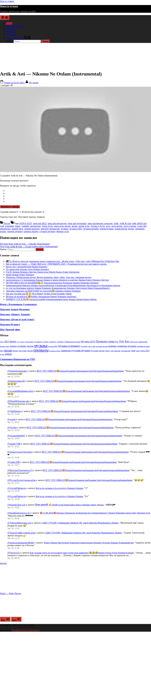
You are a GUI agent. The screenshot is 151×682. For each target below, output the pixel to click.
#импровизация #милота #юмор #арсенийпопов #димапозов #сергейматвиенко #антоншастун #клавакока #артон (63, 285)
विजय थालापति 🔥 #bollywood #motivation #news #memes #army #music (69, 505)
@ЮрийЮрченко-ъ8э (18, 401)
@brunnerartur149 (16, 381)
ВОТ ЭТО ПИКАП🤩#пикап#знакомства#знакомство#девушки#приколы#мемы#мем (80, 371)
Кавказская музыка (72, 342)
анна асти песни (62, 226)
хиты (138, 351)
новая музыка (107, 228)
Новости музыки (9, 6)
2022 (2, 342)
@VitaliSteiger (14, 411)
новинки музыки (127, 346)
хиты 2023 (144, 351)
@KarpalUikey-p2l (16, 505)
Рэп (116, 342)
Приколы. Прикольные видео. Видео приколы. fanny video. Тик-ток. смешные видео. (49, 277)
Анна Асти (47, 226)
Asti (2, 226)
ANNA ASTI (25, 223)
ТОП (121, 341)
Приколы (10, 31)
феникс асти (62, 231)
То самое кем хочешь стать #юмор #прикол (27, 269)
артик (74, 226)
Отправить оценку (10, 207)
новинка (112, 346)
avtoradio (9, 226)
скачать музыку (14, 231)
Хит (127, 341)
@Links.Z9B (13, 462)
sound (33, 82)
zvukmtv (60, 342)
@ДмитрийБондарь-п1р (19, 523)
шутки (2, 354)
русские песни (98, 350)
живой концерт (32, 228)
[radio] (78, 190)
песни (131, 228)
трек (133, 350)
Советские (11, 34)
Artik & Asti (125, 223)
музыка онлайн (91, 228)
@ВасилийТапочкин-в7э (20, 470)
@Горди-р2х (13, 552)
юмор (8, 354)
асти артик (116, 226)
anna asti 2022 (39, 223)
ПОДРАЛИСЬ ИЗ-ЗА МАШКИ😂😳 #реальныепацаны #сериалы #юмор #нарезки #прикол (52, 283)
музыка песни (101, 346)
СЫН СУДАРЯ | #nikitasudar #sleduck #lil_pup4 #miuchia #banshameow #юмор (79, 523)
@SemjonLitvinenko (17, 371)
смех (107, 350)
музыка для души (88, 346)
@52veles (12, 427)
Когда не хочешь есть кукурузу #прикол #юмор (59, 488)
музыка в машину (69, 346)
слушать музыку (47, 231)
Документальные (14, 26)
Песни (9, 23)
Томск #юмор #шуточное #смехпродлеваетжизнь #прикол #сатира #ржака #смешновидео (89, 542)
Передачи (10, 29)
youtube (25, 226)
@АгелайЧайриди (16, 488)
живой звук (17, 228)
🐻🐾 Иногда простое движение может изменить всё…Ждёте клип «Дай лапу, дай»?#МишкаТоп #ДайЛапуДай (62, 261)
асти (108, 226)
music (17, 226)
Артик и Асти (98, 226)
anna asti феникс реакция (100, 223)
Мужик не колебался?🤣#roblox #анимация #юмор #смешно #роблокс (41, 296)
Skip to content (7, 1)
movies (3, 563)
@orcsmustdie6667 (16, 435)
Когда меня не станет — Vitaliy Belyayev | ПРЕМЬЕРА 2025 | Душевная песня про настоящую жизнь (56, 264)
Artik (116, 223)
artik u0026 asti (139, 223)
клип (7, 346)
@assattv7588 (13, 444)
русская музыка (80, 350)
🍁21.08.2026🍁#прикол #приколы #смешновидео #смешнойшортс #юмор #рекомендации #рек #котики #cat (95, 513)
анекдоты (134, 342)
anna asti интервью (77, 223)
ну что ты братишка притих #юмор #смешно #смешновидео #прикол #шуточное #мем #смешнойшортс (58, 288)
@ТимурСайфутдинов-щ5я (21, 532)
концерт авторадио (50, 228)
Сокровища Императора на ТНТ (17, 359)
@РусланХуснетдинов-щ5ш (21, 480)
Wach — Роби (7, 593)
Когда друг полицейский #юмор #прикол (26, 266)
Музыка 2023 (88, 341)
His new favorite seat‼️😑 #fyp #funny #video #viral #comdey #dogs (39, 293)
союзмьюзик (125, 351)
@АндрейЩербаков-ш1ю (20, 391)
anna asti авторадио (57, 223)
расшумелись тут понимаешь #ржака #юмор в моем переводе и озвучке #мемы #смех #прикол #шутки (57, 280)
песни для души (19, 351)
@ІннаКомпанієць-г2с (18, 513)
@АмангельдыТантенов (19, 452)
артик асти (84, 226)
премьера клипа (54, 351)
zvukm (45, 342)
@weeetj (11, 419)
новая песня (121, 228)
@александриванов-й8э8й (20, 542)
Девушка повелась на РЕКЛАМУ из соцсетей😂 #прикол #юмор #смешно (43, 291)
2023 (6, 341)
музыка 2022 (75, 228)
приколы (66, 350)
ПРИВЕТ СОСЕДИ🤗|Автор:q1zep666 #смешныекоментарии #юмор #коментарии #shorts (51, 299)
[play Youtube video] (75, 129)
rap (18, 342)
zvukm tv (52, 342)
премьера (41, 350)
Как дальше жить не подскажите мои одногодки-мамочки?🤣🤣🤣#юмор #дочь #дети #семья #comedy (82, 552)
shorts (22, 342)
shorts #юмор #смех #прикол (20, 274)
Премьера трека (105, 341)
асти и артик (129, 226)
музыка (64, 228)
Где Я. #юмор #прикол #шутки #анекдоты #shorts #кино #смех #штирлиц (42, 272)
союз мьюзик (115, 351)
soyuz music (29, 342)
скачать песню (31, 231)
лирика (13, 346)
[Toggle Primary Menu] (4, 17)
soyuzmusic (38, 342)
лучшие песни (25, 346)
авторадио (35, 226)
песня (30, 350)
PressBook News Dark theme (25, 630)
